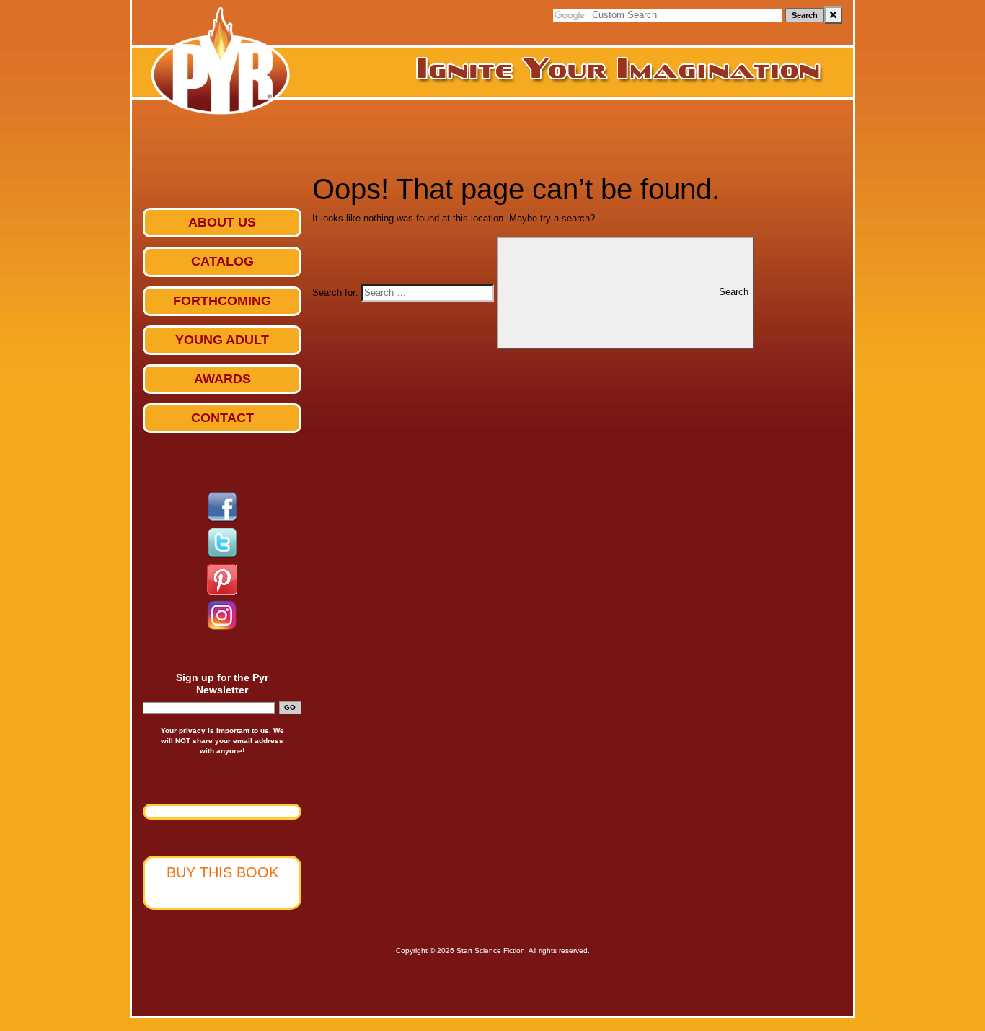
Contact (222, 418)
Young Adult (222, 340)
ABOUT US (222, 222)
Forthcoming (222, 301)
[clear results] (833, 15)
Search (805, 15)
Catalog (222, 261)
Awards (222, 379)
